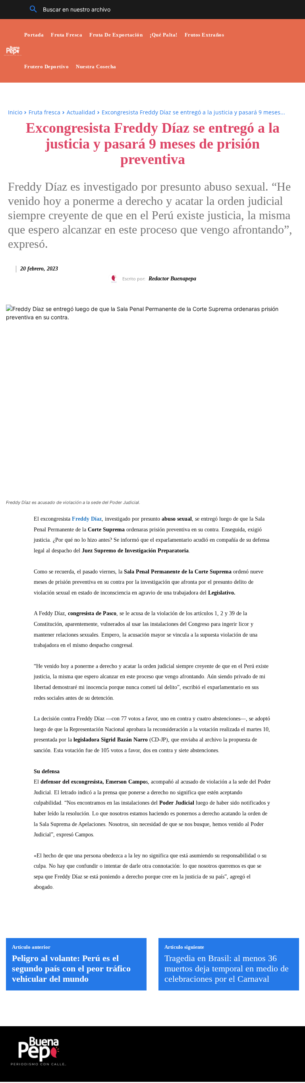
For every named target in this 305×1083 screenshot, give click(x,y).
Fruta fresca (44, 112)
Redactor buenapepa (172, 279)
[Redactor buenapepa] (115, 279)
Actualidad (81, 112)
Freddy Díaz (87, 519)
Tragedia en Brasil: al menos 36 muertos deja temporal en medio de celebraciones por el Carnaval (226, 968)
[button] (67, 9)
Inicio (15, 112)
